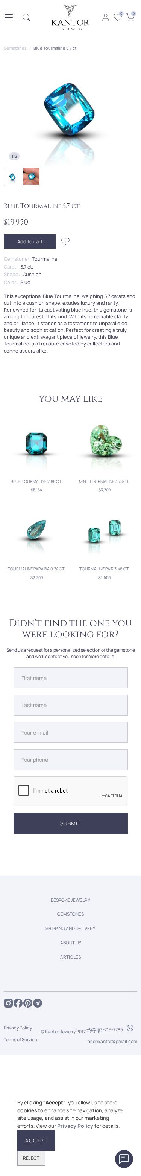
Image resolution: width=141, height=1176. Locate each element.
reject (31, 1158)
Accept (36, 1140)
